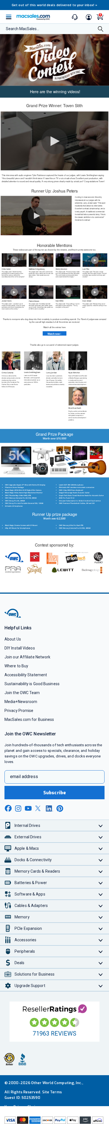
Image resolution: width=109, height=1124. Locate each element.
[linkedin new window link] (49, 808)
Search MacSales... (22, 29)
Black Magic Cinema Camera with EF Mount (21, 525)
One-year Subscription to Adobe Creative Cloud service (80, 501)
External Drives (28, 837)
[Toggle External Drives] (101, 836)
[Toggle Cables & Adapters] (101, 905)
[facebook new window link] (8, 808)
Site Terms (52, 1092)
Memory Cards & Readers (37, 871)
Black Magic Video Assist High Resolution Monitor (23, 493)
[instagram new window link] (18, 808)
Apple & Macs (27, 848)
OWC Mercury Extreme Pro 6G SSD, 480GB (21, 498)
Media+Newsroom (20, 701)
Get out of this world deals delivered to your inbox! (54, 5)
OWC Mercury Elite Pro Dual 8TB (71, 525)
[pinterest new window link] (59, 808)
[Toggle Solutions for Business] (101, 974)
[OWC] (13, 617)
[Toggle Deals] (101, 962)
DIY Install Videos (19, 648)
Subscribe (54, 793)
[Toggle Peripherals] (101, 951)
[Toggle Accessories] (101, 939)
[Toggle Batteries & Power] (101, 882)
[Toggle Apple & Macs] (101, 848)
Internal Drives (27, 825)
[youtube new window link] (28, 808)
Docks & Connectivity (33, 860)
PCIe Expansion (28, 928)
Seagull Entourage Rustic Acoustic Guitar (74, 493)
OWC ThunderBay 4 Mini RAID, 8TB (18, 495)
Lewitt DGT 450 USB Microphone (71, 485)
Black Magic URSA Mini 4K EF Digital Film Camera (23, 490)
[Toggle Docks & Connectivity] (101, 859)
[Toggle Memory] (101, 916)
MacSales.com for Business (29, 719)
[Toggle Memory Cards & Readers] (101, 871)
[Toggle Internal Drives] (101, 825)
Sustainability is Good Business (32, 684)
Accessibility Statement (25, 675)
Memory (22, 917)
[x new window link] (38, 808)
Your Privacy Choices (22, 1106)
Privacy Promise (18, 710)
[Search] (100, 29)
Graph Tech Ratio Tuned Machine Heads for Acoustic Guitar (81, 495)
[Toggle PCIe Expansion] (101, 928)
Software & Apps (30, 894)
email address (24, 776)
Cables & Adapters (31, 905)
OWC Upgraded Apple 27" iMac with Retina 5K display (25, 485)
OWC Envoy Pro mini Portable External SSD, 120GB (24, 503)
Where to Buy (16, 666)
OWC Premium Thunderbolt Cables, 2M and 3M (76, 503)
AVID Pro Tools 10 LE (66, 498)
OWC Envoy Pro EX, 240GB (15, 501)
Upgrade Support (30, 985)
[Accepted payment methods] (54, 1120)
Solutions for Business (34, 974)
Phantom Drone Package (14, 487)
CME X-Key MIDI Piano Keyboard (71, 490)
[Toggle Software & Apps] (101, 894)
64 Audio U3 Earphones (14, 506)
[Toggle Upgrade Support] (101, 985)
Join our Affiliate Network (27, 657)
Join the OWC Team (22, 692)
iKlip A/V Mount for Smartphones (17, 528)
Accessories (25, 940)
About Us (12, 639)
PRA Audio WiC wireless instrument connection (76, 487)
